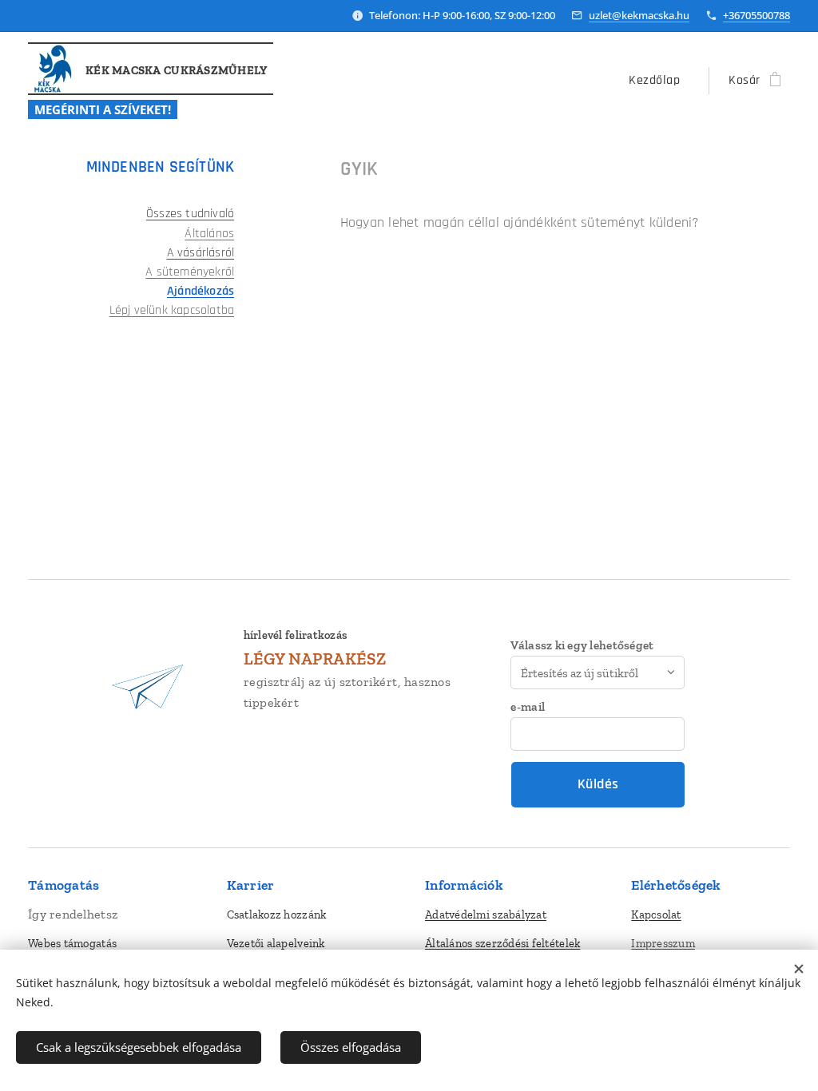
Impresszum (663, 943)
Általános (209, 233)
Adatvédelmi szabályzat (485, 914)
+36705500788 (756, 15)
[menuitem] (659, 81)
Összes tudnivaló (190, 213)
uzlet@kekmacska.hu (639, 15)
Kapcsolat (656, 914)
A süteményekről (189, 272)
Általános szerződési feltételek (502, 943)
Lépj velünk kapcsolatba (172, 310)
